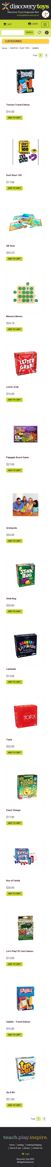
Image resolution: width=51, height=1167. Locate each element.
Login (34, 24)
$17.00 (10, 182)
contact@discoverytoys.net (28, 15)
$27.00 (10, 464)
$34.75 (10, 323)
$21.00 (10, 1099)
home (12, 1145)
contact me (37, 1148)
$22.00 (10, 746)
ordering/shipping (34, 1145)
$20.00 (10, 605)
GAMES (35, 48)
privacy (27, 1148)
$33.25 (10, 252)
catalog (20, 1145)
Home (4, 48)
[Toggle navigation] (45, 24)
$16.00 (10, 111)
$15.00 (10, 676)
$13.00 (10, 958)
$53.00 (10, 535)
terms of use (15, 1148)
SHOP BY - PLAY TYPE (19, 48)
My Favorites (39, 31)
